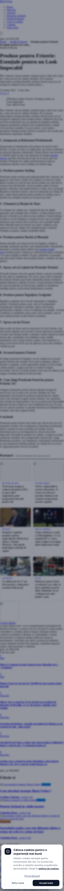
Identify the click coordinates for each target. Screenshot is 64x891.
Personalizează (32, 876)
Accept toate (46, 883)
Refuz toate (18, 883)
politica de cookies (49, 868)
